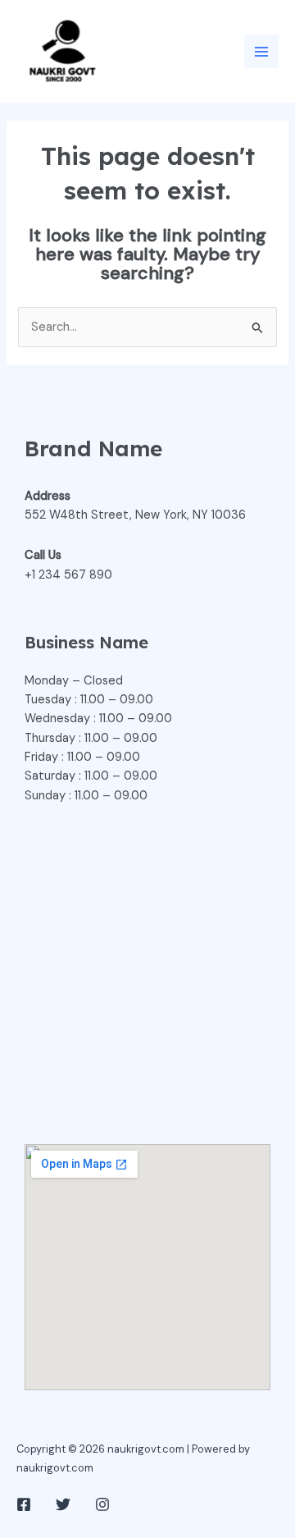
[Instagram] (102, 1504)
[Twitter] (63, 1504)
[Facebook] (23, 1504)
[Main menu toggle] (261, 51)
